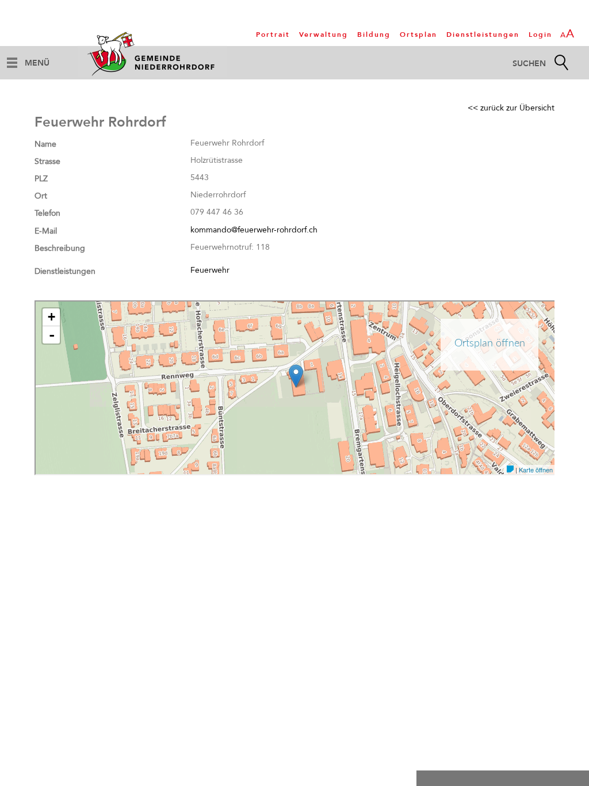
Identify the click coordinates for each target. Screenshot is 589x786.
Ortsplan (418, 34)
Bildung (374, 34)
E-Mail (46, 231)
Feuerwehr (210, 270)
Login (540, 34)
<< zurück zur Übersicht (511, 107)
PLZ (41, 178)
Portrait (273, 34)
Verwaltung (323, 34)
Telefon (47, 213)
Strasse (47, 161)
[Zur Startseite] (152, 53)
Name (45, 144)
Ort (41, 195)
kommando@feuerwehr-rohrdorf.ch (254, 229)
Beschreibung (60, 248)
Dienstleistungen (482, 34)
